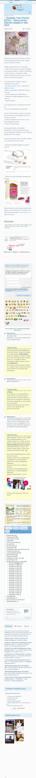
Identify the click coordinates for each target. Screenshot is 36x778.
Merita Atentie (11, 554)
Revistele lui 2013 (14, 573)
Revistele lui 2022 (14, 589)
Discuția (9, 626)
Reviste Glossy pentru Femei (15, 561)
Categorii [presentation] (8, 528)
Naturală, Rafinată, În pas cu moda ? (18, 445)
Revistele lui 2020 (14, 585)
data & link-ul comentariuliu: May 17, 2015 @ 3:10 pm (19, 379)
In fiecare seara (12, 699)
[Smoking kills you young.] (9, 735)
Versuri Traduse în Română (15, 599)
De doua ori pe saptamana (14, 696)
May (7, 29)
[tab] (8, 528)
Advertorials (10, 535)
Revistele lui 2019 (14, 584)
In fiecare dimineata (13, 698)
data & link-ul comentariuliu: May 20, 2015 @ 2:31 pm (19, 348)
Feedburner (7, 632)
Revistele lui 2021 (14, 587)
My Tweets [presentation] (23, 528)
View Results (21, 708)
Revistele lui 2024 (14, 592)
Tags (27, 626)
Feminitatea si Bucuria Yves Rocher (17, 549)
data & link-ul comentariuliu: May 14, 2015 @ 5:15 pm (19, 436)
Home (30, 13)
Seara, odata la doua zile (14, 701)
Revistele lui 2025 (14, 594)
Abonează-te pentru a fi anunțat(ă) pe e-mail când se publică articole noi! (13, 613)
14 (8, 29)
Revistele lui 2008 (14, 564)
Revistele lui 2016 (14, 578)
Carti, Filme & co (11, 539)
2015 (11, 29)
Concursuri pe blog (12, 542)
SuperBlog (10, 596)
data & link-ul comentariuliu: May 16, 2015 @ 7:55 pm (19, 390)
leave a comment (17, 239)
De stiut (9, 544)
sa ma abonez (14, 290)
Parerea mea (10, 556)
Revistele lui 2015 (14, 577)
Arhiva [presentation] (16, 528)
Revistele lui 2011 (14, 570)
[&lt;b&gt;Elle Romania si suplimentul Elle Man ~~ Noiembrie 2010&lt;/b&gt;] (9, 727)
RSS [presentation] (7, 531)
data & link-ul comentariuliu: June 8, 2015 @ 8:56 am (19, 334)
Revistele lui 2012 (14, 571)
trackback (12, 238)
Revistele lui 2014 (14, 575)
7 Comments (27, 29)
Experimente (10, 547)
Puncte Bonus (11, 560)
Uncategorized (11, 598)
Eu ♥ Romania (11, 546)
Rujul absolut (23, 354)
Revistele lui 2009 (14, 566)
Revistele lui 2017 (14, 580)
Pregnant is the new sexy (14, 558)
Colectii (9, 540)
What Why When (11, 601)
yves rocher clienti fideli (20, 224)
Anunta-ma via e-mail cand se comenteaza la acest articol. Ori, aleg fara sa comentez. (18, 289)
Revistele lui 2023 (14, 591)
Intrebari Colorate (12, 551)
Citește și (19, 626)
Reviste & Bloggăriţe (15, 563)
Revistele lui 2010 (14, 568)
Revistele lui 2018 (14, 582)
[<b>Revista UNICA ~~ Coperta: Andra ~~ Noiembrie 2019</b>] (19, 720)
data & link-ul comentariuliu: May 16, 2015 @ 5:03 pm (19, 417)
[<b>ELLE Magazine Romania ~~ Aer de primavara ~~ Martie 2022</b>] (19, 735)
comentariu (16, 236)
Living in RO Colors (12, 347)
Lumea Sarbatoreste (13, 553)
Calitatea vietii (11, 537)
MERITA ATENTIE (9, 15)
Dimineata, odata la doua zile (15, 705)
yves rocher (8, 224)
